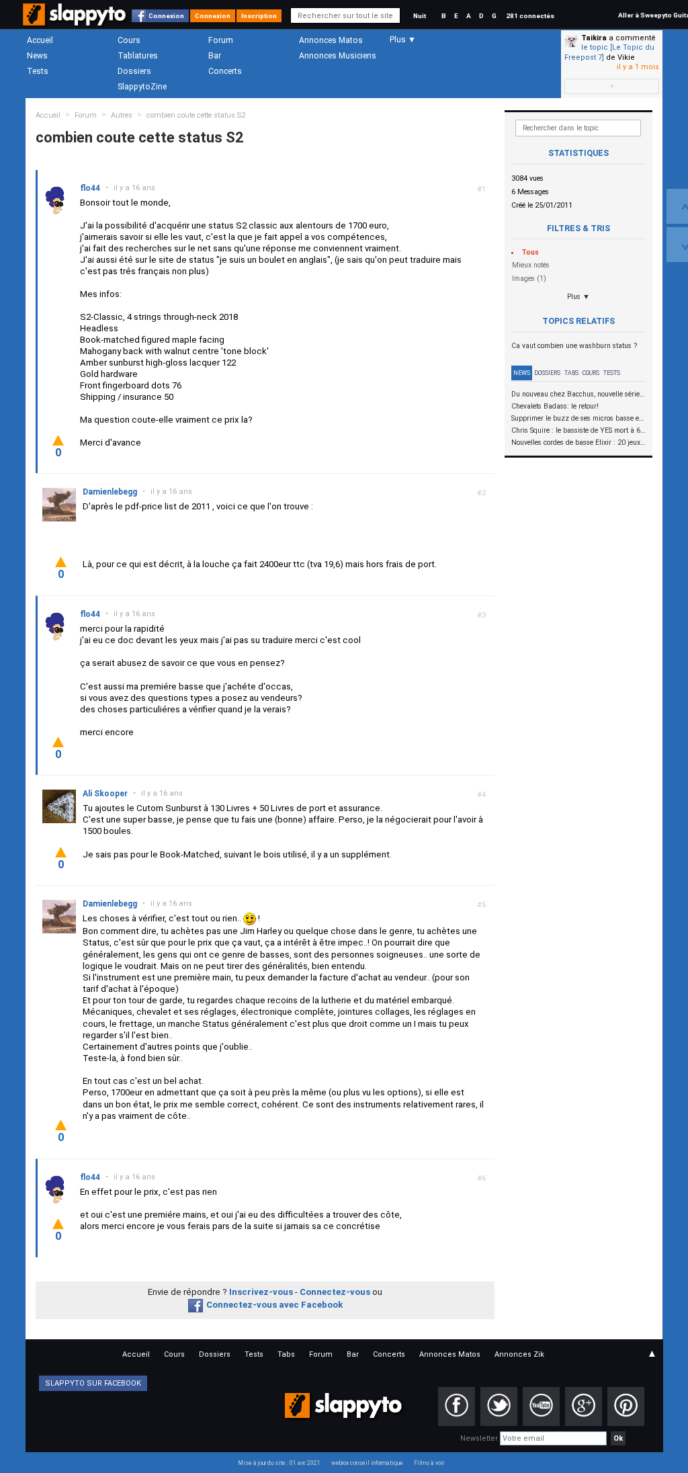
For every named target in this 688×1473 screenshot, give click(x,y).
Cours (129, 40)
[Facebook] (456, 1406)
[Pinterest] (625, 1406)
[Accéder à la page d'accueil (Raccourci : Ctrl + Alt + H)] (75, 21)
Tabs (571, 373)
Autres (121, 115)
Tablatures (138, 55)
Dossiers (134, 71)
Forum (220, 40)
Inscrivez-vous (261, 1292)
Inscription (259, 15)
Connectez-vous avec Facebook (274, 1305)
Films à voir (429, 1463)
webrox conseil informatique (367, 1463)
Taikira (594, 38)
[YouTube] (541, 1406)
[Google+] (583, 1406)
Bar (214, 55)
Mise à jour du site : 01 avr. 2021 (279, 1463)
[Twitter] (498, 1406)
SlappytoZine (142, 86)
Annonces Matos (331, 40)
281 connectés (530, 15)
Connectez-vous (335, 1292)
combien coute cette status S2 (195, 115)
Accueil (40, 40)
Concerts (225, 71)
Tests (37, 71)
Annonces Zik (519, 1354)
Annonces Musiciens (337, 55)
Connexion (166, 15)
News (37, 55)
